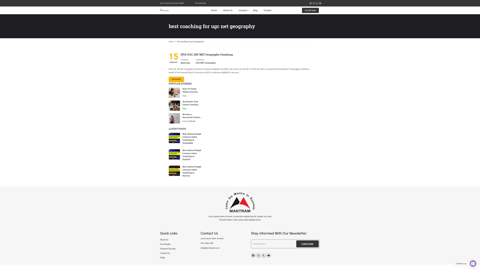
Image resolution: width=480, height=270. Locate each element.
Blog (255, 10)
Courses (242, 10)
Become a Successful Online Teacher (191, 117)
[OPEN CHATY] (473, 263)
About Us (227, 10)
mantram (185, 63)
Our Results (165, 244)
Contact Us (165, 253)
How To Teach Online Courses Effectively (189, 92)
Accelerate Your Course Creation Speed (190, 104)
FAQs (162, 258)
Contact (267, 10)
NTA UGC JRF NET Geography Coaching (207, 54)
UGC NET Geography (206, 63)
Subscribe (307, 244)
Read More (176, 79)
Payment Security (168, 249)
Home (214, 10)
